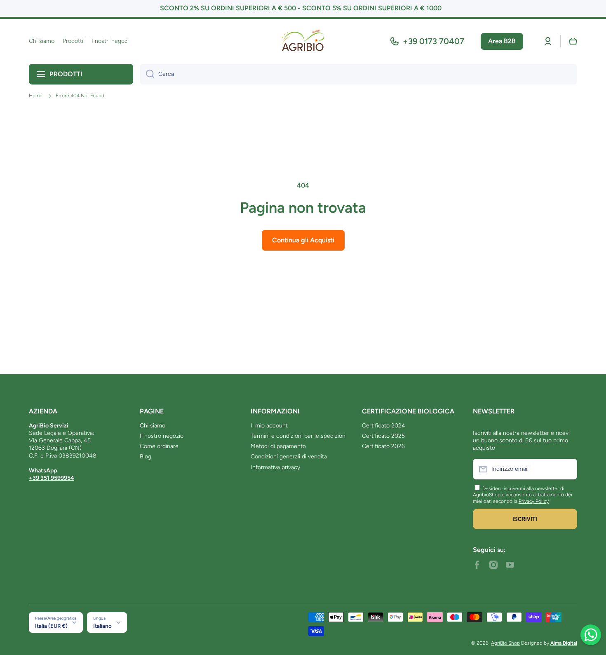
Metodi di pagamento (278, 446)
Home (35, 96)
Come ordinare (159, 446)
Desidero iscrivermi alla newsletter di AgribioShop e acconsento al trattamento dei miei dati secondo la (522, 495)
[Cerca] (147, 74)
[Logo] (303, 41)
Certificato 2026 (383, 446)
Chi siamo (152, 425)
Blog (145, 456)
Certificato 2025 (383, 435)
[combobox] (358, 74)
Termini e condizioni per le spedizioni (299, 435)
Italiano (102, 625)
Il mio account (269, 425)
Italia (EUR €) (51, 625)
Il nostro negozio (161, 435)
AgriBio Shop (505, 643)
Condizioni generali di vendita (289, 456)
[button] (573, 41)
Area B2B (502, 41)
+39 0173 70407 (433, 41)
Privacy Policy (534, 501)
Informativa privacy (275, 467)
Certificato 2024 (383, 425)
